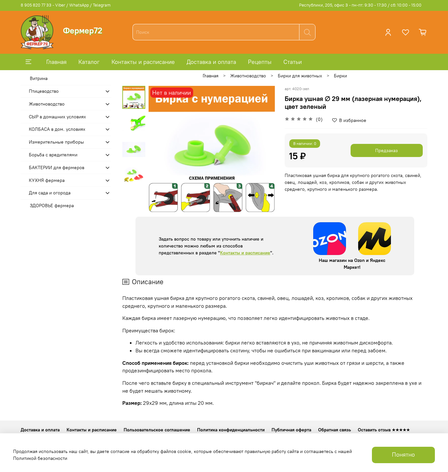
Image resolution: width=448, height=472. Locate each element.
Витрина (39, 78)
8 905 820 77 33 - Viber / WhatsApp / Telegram (66, 5)
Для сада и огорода (50, 193)
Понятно (403, 454)
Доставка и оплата (211, 62)
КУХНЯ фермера (47, 180)
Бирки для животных (300, 76)
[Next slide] (263, 149)
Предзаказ (386, 150)
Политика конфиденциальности (231, 430)
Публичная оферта (291, 430)
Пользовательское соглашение (157, 430)
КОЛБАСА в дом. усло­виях (57, 129)
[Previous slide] (160, 149)
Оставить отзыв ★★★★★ (384, 430)
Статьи (292, 62)
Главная (56, 62)
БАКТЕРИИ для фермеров (56, 167)
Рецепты (260, 62)
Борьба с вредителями (53, 155)
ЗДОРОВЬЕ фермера (52, 205)
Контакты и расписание (143, 62)
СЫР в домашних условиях (57, 117)
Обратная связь (334, 430)
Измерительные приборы (56, 142)
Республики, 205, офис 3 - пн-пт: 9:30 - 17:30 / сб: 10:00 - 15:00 (360, 5)
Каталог (89, 62)
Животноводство (248, 76)
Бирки (340, 76)
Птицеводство (44, 91)
